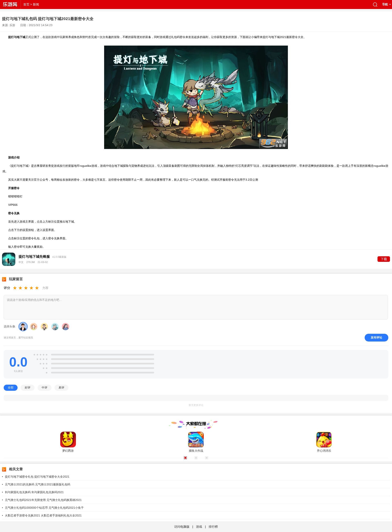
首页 (26, 4)
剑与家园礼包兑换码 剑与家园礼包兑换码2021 (34, 492)
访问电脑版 (182, 526)
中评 (44, 387)
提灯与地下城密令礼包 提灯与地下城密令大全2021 (37, 476)
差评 (61, 387)
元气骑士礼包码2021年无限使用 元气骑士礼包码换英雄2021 (43, 500)
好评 (27, 387)
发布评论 (376, 337)
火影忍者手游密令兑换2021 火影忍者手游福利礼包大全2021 (43, 515)
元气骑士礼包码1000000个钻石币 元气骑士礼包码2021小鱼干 (44, 507)
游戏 (199, 526)
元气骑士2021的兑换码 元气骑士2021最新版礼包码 (37, 484)
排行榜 (213, 526)
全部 (10, 387)
